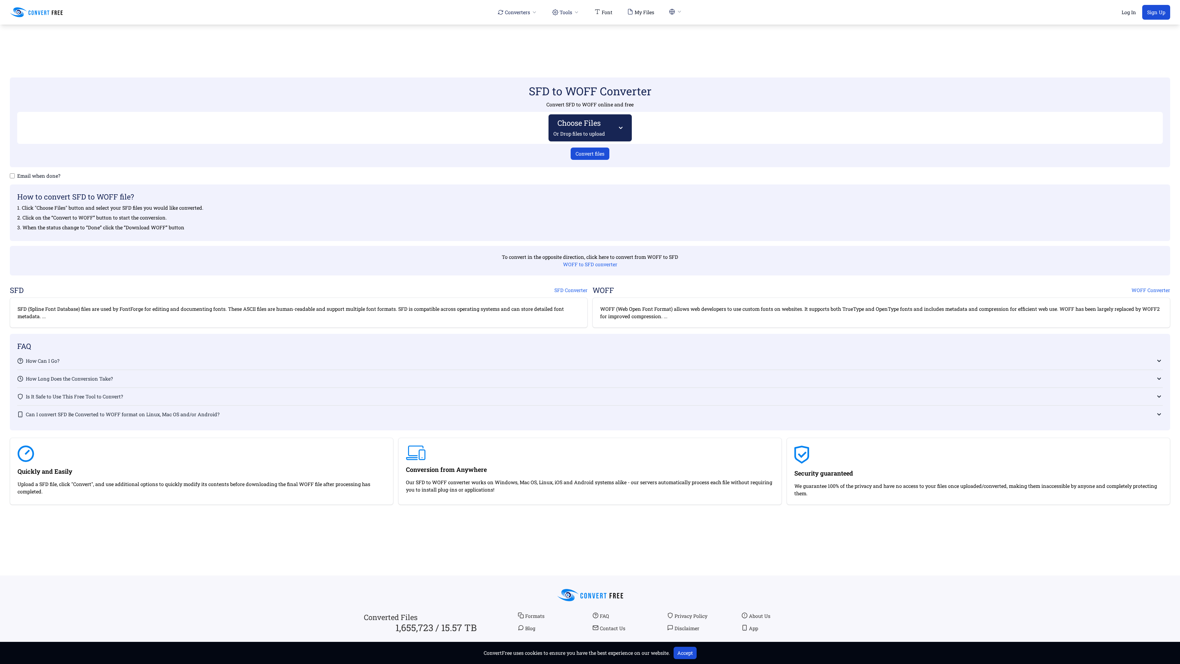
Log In (1129, 12)
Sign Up (1156, 12)
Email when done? (38, 175)
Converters (517, 12)
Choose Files (579, 127)
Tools (566, 12)
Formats (535, 616)
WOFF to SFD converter (590, 264)
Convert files (590, 153)
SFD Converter (571, 290)
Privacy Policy (691, 616)
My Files (644, 12)
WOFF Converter (1150, 290)
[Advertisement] (590, 42)
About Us (759, 616)
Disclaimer (687, 628)
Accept (685, 653)
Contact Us (612, 628)
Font (607, 12)
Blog (530, 628)
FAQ (604, 616)
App (753, 628)
